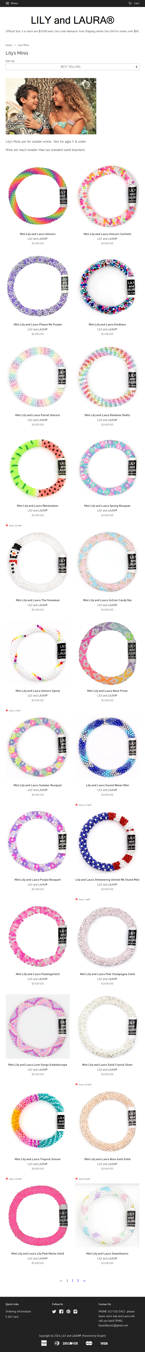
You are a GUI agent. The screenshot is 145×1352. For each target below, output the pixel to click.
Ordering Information (18, 1311)
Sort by (10, 61)
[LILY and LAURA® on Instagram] (75, 1312)
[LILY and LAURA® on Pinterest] (68, 1312)
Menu (14, 3)
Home (9, 45)
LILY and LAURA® (71, 1335)
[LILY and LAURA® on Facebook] (61, 1312)
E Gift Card (12, 1316)
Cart (136, 3)
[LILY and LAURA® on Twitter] (54, 1312)
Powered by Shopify (94, 1335)
